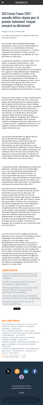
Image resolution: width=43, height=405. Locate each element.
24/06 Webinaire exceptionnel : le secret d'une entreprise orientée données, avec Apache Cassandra (19, 326)
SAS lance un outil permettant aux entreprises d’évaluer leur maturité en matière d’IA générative (21, 297)
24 (24, 356)
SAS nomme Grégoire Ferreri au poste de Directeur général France (18, 303)
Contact (21, 392)
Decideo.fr (21, 2)
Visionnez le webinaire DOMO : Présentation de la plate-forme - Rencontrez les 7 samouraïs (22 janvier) (20, 350)
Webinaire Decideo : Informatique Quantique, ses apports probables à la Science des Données (20, 343)
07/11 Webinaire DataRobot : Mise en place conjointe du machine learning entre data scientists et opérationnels (21, 333)
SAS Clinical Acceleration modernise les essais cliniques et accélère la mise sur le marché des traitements (19, 276)
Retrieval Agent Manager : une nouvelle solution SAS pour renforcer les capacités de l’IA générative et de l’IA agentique (20, 290)
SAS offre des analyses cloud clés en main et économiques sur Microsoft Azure (19, 283)
